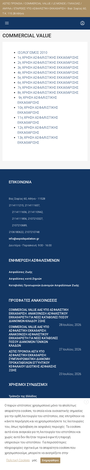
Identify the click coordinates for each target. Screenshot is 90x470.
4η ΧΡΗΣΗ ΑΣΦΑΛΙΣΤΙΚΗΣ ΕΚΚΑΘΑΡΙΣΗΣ (48, 73)
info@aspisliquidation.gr (24, 238)
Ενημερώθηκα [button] (50, 460)
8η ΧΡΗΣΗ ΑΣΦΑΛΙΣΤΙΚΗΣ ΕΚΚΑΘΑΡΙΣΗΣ (48, 93)
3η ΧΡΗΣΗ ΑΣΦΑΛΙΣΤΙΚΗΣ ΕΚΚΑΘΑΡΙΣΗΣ (48, 68)
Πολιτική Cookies (18, 460)
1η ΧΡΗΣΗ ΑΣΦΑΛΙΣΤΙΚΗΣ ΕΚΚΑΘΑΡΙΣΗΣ (48, 58)
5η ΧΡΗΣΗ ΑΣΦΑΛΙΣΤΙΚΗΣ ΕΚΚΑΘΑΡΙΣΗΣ (48, 78)
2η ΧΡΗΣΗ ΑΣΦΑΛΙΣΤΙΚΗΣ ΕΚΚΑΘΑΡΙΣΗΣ (48, 63)
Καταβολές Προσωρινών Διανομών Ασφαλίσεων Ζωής (44, 285)
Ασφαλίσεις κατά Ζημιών (25, 278)
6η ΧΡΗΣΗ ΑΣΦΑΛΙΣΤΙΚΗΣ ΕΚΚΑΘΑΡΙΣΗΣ (48, 83)
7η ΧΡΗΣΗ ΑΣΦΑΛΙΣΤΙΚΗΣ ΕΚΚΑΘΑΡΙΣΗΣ (48, 88)
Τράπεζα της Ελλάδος (23, 396)
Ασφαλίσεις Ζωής (20, 272)
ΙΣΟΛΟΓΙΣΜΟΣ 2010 (32, 53)
